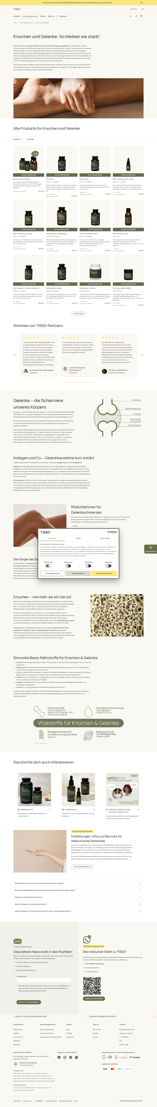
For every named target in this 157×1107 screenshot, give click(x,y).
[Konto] (136, 16)
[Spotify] (76, 1058)
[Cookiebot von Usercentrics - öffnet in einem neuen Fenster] (109, 532)
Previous (18, 358)
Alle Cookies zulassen (104, 573)
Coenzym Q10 (18, 1037)
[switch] (68, 565)
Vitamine (16, 1033)
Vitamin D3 (19, 672)
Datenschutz (27, 1101)
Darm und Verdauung (47, 1030)
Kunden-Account (47, 1087)
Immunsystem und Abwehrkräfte (50, 1037)
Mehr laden (78, 314)
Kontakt (133, 9)
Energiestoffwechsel (47, 1033)
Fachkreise (63, 16)
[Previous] (15, 355)
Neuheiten (16, 1045)
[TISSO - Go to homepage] (17, 9)
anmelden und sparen (94, 999)
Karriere (95, 1037)
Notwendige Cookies (53, 573)
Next (139, 358)
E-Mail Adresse (21, 976)
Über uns (51, 16)
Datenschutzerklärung (50, 986)
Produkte (16, 16)
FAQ (120, 1041)
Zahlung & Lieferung (126, 1033)
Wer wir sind (97, 1030)
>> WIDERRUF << (124, 1037)
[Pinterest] (70, 1058)
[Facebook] (59, 1058)
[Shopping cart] (141, 16)
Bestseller (16, 1041)
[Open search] (130, 16)
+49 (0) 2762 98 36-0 (26, 1065)
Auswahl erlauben (78, 573)
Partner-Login (124, 1045)
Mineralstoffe (69, 604)
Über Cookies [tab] (105, 538)
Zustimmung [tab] (51, 538)
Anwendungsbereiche (30, 16)
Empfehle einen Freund (127, 1030)
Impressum (17, 1101)
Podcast (69, 1033)
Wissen (43, 16)
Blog (67, 1030)
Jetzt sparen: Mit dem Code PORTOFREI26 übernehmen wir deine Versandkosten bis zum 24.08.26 (77, 3)
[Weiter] (142, 355)
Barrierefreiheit (52, 1101)
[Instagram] (64, 1058)
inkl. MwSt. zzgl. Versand (19, 191)
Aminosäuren (30, 687)
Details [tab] (78, 538)
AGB (75, 1101)
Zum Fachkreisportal (82, 867)
